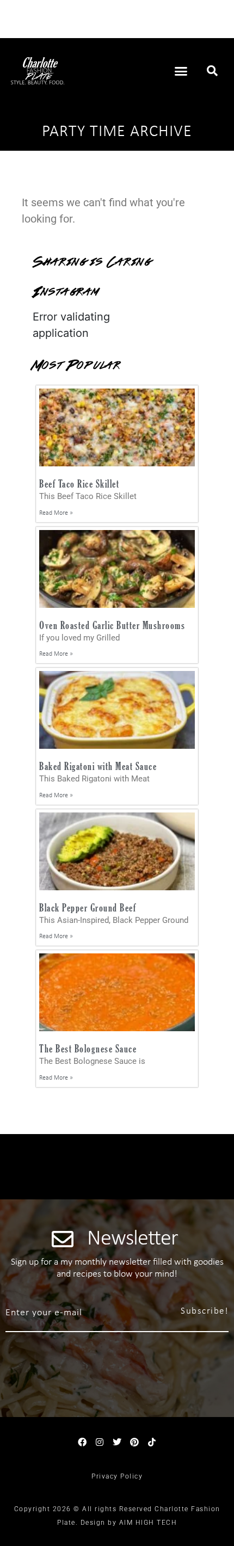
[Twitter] (117, 1442)
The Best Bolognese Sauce (88, 1048)
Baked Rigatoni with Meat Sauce (98, 766)
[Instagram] (99, 1442)
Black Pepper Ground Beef (87, 907)
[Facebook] (82, 1442)
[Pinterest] (134, 1442)
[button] (181, 70)
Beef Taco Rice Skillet (79, 483)
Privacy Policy (117, 1476)
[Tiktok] (152, 1442)
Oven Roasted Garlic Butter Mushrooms (112, 625)
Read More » (56, 513)
